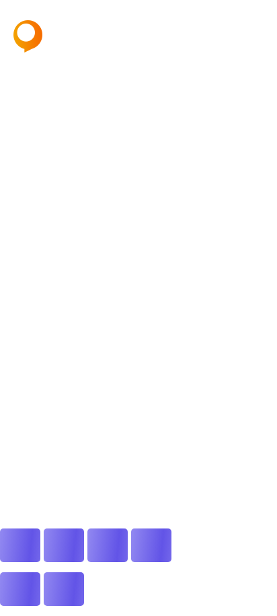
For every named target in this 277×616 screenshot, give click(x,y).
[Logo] (63, 36)
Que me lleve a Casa (50, 198)
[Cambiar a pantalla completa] (64, 545)
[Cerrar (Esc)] (151, 545)
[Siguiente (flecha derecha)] (64, 589)
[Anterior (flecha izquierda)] (20, 589)
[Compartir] (107, 545)
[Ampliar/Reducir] (20, 545)
